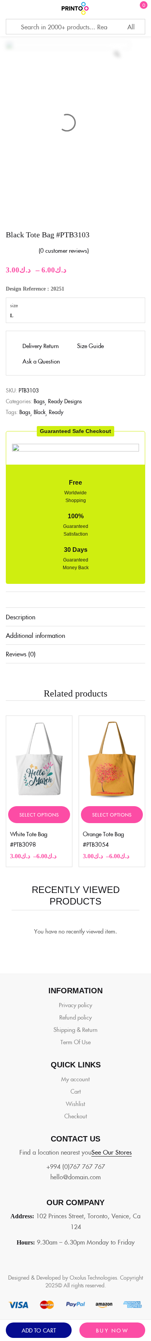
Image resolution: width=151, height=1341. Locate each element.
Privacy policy (75, 1005)
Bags (39, 401)
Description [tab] (20, 616)
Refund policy (75, 1017)
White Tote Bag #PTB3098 (28, 839)
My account (75, 1079)
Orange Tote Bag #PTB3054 (103, 839)
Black (39, 412)
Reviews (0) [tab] (21, 653)
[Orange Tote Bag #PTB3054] (112, 759)
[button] (75, 431)
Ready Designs (65, 401)
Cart (75, 1091)
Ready (56, 412)
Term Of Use (75, 1042)
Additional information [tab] (35, 635)
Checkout (75, 1116)
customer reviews (63, 250)
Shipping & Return (75, 1029)
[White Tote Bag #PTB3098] (39, 759)
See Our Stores (111, 1152)
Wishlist (75, 1103)
